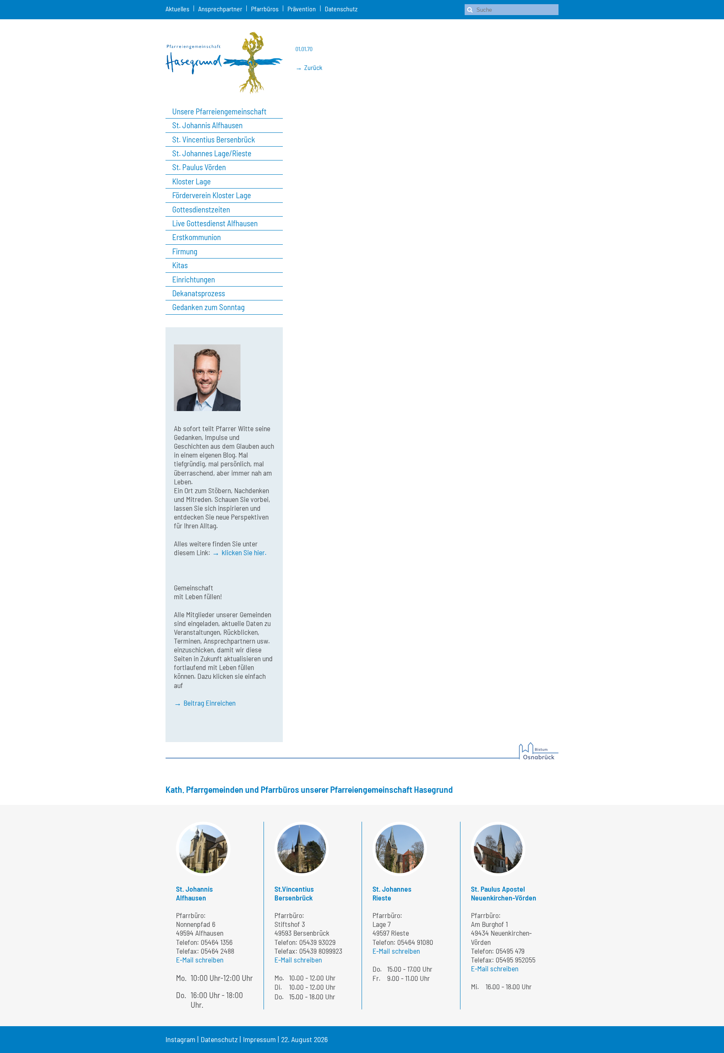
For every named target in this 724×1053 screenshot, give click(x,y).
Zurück (313, 67)
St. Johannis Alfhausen (207, 125)
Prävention (301, 9)
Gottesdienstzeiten (201, 209)
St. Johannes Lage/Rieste (211, 153)
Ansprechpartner (220, 9)
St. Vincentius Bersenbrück (213, 139)
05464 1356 (217, 942)
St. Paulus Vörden (199, 167)
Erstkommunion (196, 237)
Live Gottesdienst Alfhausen (215, 223)
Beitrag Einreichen (209, 702)
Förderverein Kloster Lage (211, 195)
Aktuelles (177, 9)
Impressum (259, 1039)
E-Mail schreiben (199, 959)
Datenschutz (341, 9)
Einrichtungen (193, 279)
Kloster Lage (191, 181)
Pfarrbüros (265, 9)
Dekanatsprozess (198, 293)
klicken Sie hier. (244, 552)
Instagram (180, 1039)
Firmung (184, 251)
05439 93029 (317, 942)
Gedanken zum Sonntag (208, 307)
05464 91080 (415, 942)
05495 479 (510, 950)
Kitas (180, 265)
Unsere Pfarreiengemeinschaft (219, 111)
